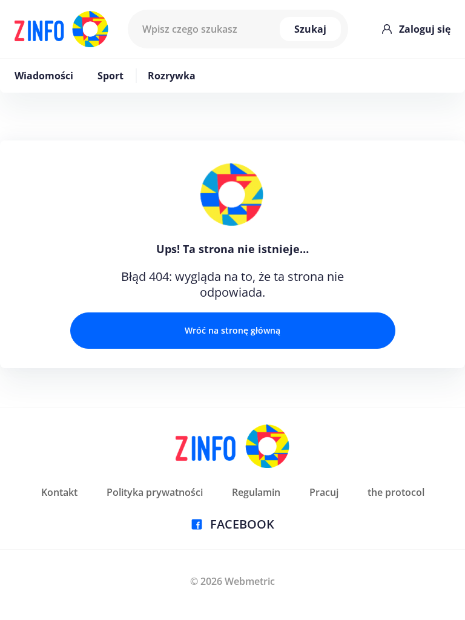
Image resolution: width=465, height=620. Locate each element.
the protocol (396, 492)
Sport (110, 75)
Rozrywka (172, 75)
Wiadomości (44, 75)
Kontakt (59, 492)
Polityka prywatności (155, 492)
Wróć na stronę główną (232, 330)
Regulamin (256, 492)
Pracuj (323, 492)
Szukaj (310, 29)
